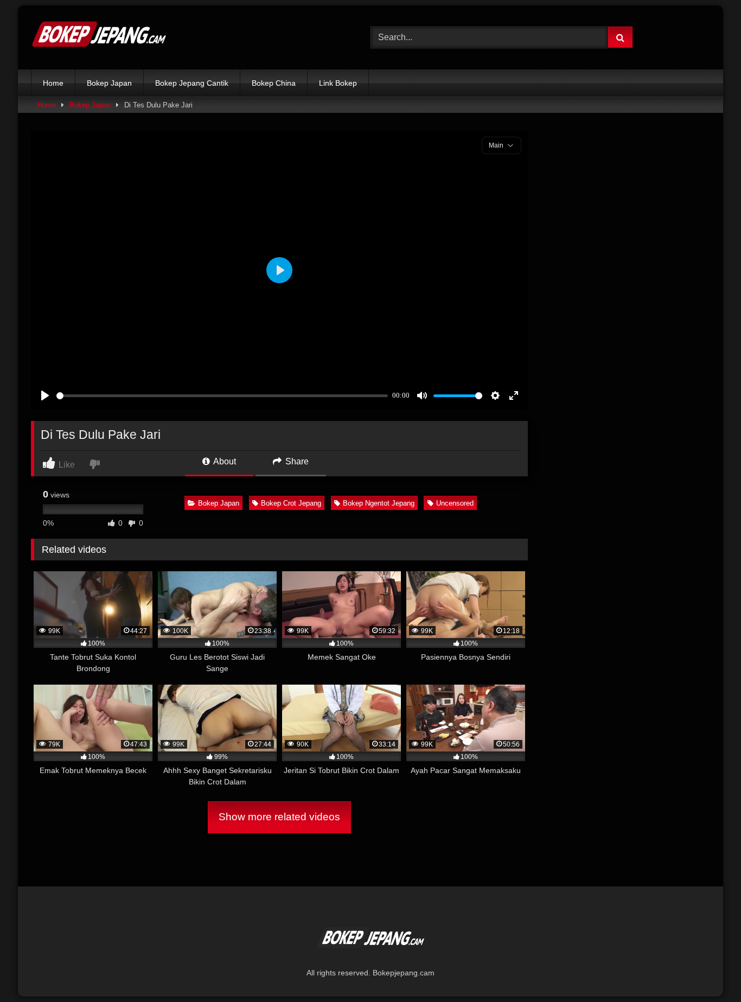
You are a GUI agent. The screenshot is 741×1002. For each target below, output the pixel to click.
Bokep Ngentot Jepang (378, 503)
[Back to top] (707, 969)
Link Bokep (338, 83)
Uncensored (455, 503)
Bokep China (274, 83)
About (224, 461)
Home (53, 83)
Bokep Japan (109, 83)
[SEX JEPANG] (99, 37)
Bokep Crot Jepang (291, 503)
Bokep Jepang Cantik (191, 83)
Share (296, 461)
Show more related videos (279, 816)
